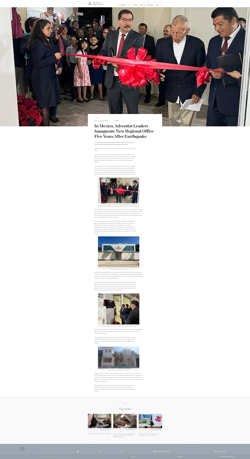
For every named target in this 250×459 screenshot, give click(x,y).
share (117, 120)
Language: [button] (158, 2)
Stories (135, 5)
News (129, 5)
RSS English (105, 120)
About (157, 5)
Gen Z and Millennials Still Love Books (99, 433)
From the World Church (106, 429)
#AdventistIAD (122, 5)
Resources (150, 5)
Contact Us (180, 456)
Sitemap (133, 456)
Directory (142, 5)
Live (145, 2)
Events (150, 2)
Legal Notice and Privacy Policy (227, 456)
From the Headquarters (157, 429)
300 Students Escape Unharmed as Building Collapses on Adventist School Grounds (124, 435)
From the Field (98, 120)
